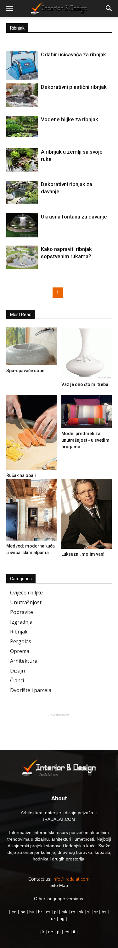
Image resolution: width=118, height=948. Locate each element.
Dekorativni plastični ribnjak (74, 87)
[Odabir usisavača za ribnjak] (22, 65)
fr (43, 931)
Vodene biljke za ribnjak (69, 119)
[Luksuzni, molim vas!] (86, 513)
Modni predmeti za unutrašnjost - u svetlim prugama (85, 440)
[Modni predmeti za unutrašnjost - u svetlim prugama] (86, 412)
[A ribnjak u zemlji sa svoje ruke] (22, 160)
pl (56, 911)
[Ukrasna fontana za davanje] (22, 225)
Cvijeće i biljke (26, 592)
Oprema (19, 651)
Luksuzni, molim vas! (82, 554)
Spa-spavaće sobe (25, 370)
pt (59, 931)
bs (104, 911)
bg (62, 918)
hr (40, 911)
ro (73, 911)
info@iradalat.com (71, 879)
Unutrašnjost (26, 602)
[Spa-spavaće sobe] (31, 346)
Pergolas (20, 641)
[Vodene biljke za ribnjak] (22, 126)
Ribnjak (19, 631)
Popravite (21, 612)
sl (88, 911)
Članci (17, 680)
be (22, 911)
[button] (109, 8)
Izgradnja (21, 621)
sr (96, 911)
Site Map (59, 885)
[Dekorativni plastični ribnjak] (22, 95)
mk (64, 911)
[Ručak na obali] (31, 432)
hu (32, 911)
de (51, 931)
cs (48, 911)
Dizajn (17, 670)
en (13, 911)
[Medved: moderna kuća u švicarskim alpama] (31, 510)
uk (54, 918)
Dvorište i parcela (30, 690)
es (67, 931)
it (74, 931)
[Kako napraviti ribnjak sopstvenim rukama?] (22, 257)
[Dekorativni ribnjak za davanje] (22, 192)
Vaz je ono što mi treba (84, 384)
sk (81, 911)
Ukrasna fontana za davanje (74, 216)
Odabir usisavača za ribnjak (73, 54)
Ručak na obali (21, 475)
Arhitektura (23, 660)
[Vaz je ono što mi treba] (86, 353)
